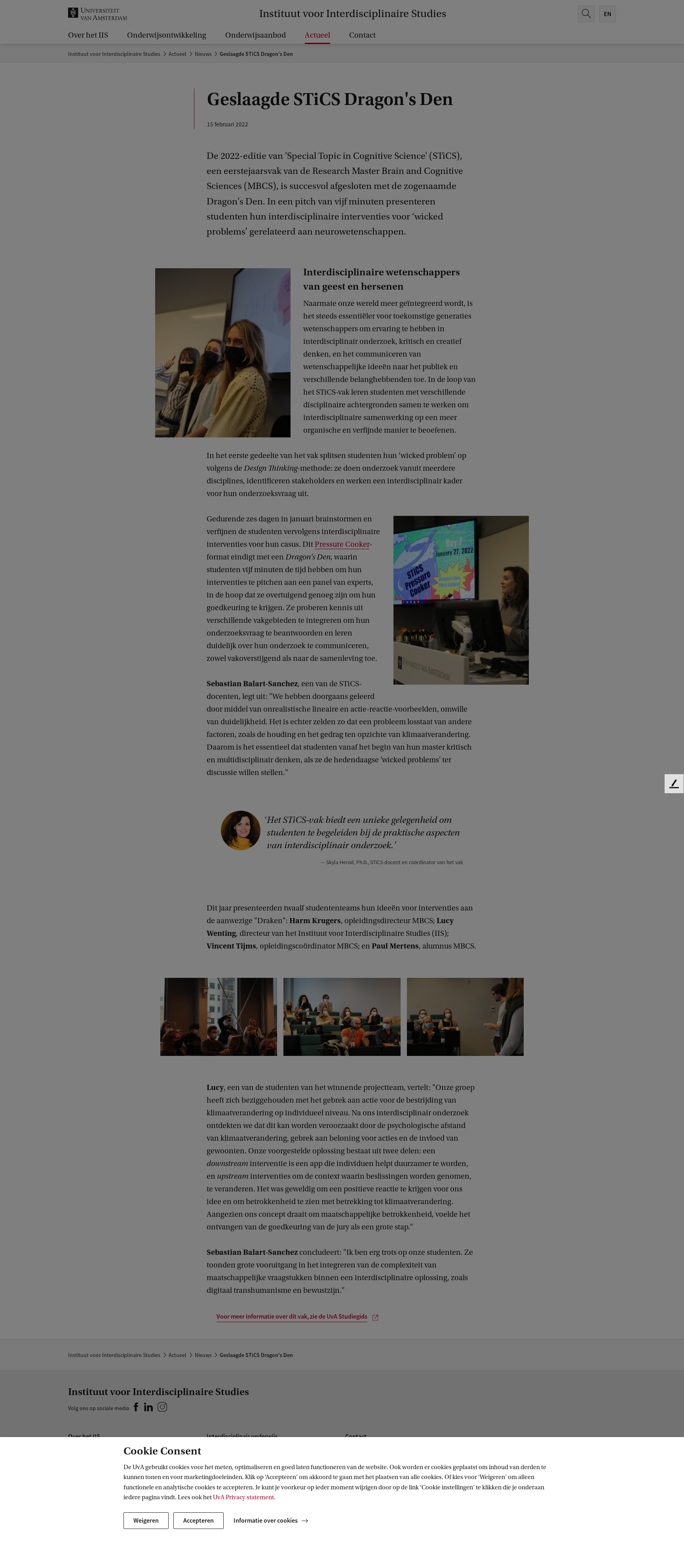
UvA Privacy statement (243, 1497)
